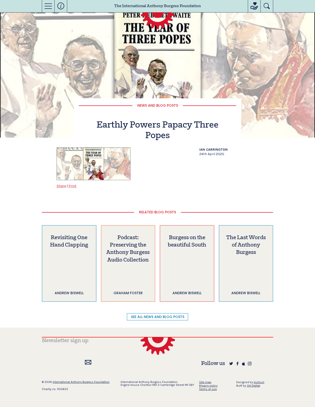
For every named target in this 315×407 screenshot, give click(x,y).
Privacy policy (208, 385)
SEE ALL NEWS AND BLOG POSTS (157, 316)
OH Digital (253, 385)
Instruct (259, 382)
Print (72, 186)
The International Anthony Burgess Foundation (157, 6)
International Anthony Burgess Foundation (81, 382)
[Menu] (48, 6)
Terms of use (208, 389)
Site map (205, 382)
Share (61, 186)
